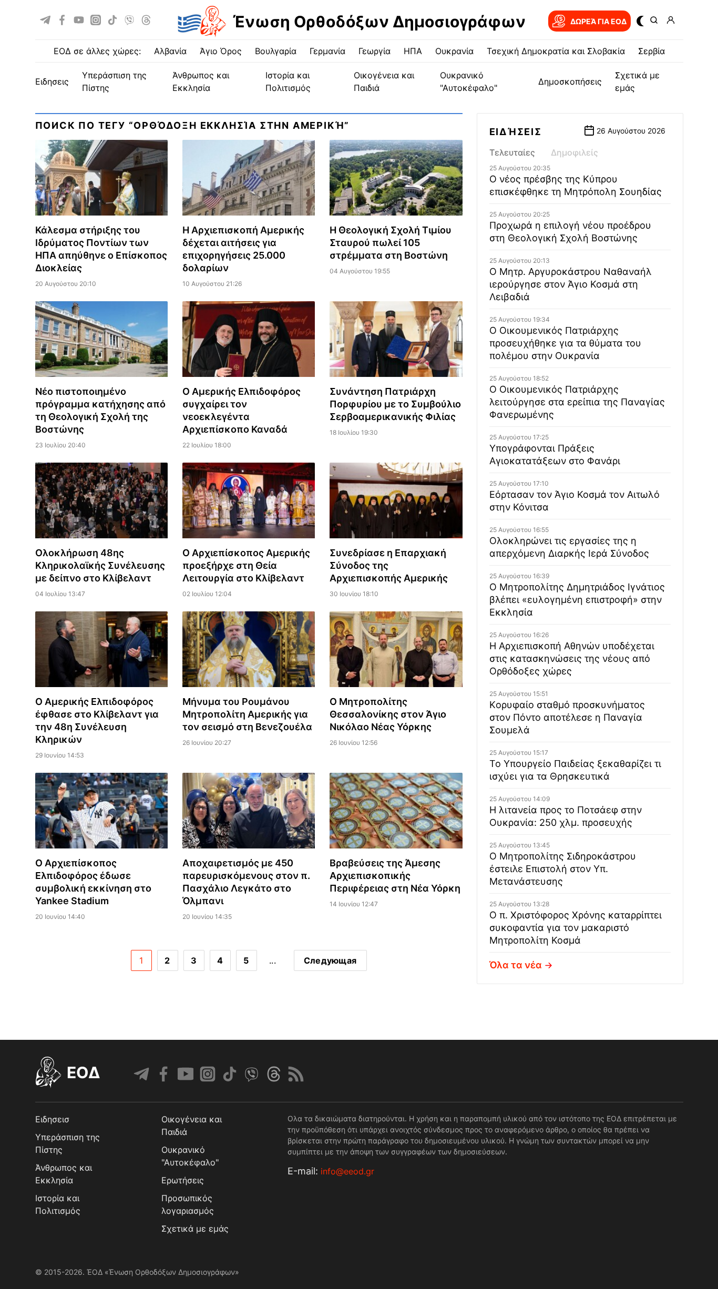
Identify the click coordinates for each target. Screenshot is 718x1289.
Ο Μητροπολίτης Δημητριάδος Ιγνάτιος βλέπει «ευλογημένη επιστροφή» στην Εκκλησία (577, 599)
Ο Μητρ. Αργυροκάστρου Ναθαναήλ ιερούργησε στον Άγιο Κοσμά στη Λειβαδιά (570, 284)
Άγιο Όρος (221, 51)
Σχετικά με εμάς (195, 1228)
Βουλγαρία (275, 51)
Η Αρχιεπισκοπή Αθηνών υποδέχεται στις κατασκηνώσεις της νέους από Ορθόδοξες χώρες (571, 658)
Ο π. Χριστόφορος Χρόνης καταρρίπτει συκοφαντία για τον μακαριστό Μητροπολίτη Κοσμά (575, 927)
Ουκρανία (454, 51)
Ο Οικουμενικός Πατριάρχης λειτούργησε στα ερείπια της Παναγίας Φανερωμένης (577, 402)
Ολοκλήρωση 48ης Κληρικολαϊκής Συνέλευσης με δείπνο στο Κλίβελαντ (100, 565)
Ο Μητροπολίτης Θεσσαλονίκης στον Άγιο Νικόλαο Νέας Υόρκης (388, 714)
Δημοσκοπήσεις (570, 81)
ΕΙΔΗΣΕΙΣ (52, 81)
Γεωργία (374, 51)
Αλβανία (170, 51)
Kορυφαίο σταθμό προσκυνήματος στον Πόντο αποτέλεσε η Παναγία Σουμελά (567, 717)
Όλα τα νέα (515, 964)
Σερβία (651, 51)
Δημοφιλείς (574, 152)
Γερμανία (327, 51)
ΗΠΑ (413, 51)
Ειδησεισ (52, 1119)
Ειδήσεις (515, 131)
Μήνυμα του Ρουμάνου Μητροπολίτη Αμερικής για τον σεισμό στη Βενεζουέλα (247, 714)
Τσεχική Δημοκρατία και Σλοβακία (556, 51)
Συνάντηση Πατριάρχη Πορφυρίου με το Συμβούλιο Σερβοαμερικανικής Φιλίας (395, 404)
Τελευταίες (512, 152)
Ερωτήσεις (182, 1180)
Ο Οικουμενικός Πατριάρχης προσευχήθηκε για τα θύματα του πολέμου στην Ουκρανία (565, 343)
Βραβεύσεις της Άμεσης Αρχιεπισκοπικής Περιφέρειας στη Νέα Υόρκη (395, 875)
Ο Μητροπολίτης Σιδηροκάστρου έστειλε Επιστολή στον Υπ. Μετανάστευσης (562, 869)
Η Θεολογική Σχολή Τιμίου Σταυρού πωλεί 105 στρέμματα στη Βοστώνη (391, 242)
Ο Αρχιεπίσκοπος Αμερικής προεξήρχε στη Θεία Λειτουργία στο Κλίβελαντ (246, 565)
